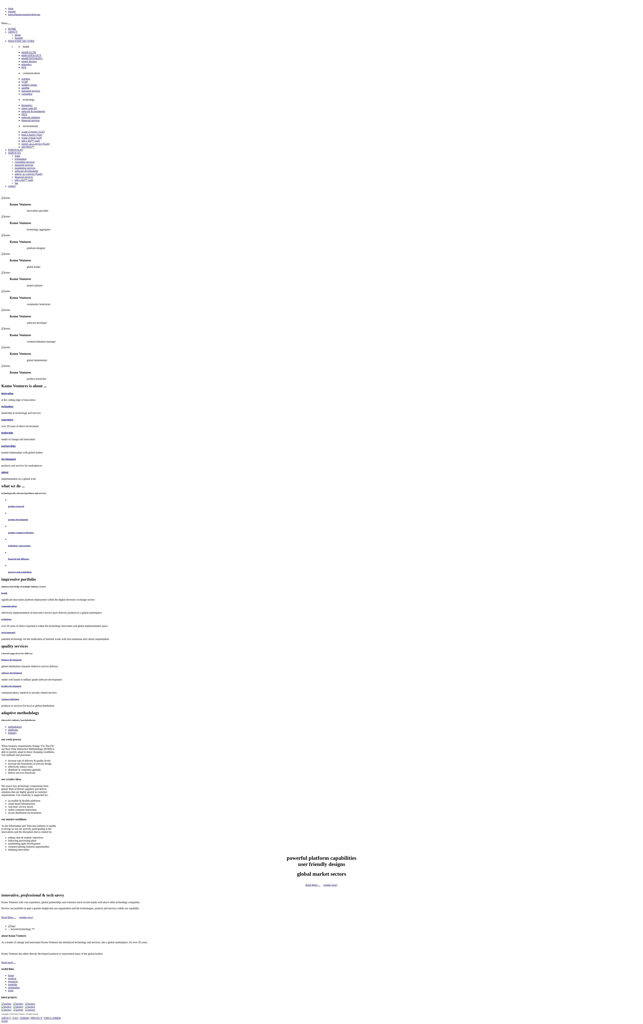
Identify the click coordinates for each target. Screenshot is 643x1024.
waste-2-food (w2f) (31, 137)
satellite (25, 87)
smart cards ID (29, 108)
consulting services (25, 162)
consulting (26, 93)
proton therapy (29, 61)
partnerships (8, 446)
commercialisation (10, 699)
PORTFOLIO (15, 149)
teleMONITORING (32, 58)
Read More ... (313, 885)
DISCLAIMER (52, 1018)
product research (16, 506)
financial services (30, 120)
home (11, 975)
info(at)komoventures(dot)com (24, 14)
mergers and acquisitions (20, 572)
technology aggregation (19, 545)
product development (18, 519)
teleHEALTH (28, 52)
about (18, 35)
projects (12, 978)
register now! (330, 885)
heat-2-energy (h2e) (31, 134)
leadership (7, 432)
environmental (8, 632)
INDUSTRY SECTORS (21, 41)
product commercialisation (21, 532)
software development (26, 171)
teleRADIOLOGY (31, 55)
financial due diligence (18, 559)
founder (19, 38)
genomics (26, 64)
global (4, 472)
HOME (12, 28)
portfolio (12, 984)
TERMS (24, 1018)
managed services (30, 90)
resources (13, 981)
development (8, 459)
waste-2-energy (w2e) (33, 131)
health (4, 593)
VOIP (24, 81)
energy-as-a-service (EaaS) (35, 143)
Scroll (4, 1021)
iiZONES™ (27, 146)
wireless (25, 78)
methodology (15, 726)
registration (20, 159)
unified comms (29, 84)
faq (16, 183)
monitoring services (25, 168)
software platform (30, 117)
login (10, 8)
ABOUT (13, 31)
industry (12, 732)
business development (11, 660)
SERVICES (14, 152)
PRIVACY (36, 1018)
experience (7, 419)
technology (7, 406)
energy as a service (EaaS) (29, 174)
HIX (23, 67)
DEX (24, 114)
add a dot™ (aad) (30, 140)
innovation (7, 393)
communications (9, 606)
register (12, 11)
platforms (13, 729)
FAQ (15, 1018)
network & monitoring (33, 111)
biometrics (26, 105)
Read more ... (8, 962)
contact (12, 186)
